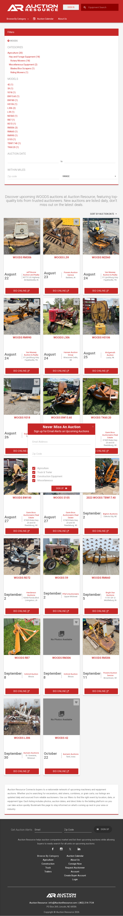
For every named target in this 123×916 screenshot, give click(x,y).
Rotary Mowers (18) (20, 60)
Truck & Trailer (40, 472)
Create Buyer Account (75, 875)
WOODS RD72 (22, 577)
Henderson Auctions (31, 593)
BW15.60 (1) (13, 96)
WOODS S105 (61, 497)
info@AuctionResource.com (63, 902)
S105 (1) (12, 139)
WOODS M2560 (101, 257)
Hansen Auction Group (71, 353)
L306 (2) (12, 108)
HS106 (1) (12, 104)
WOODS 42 (61, 737)
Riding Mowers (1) (19, 72)
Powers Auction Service (71, 273)
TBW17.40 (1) (14, 143)
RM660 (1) (13, 131)
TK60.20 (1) (13, 147)
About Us (62, 19)
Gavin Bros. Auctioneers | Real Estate (110, 435)
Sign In (71, 7)
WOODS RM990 (22, 337)
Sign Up (60, 488)
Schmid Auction (31, 674)
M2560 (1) (12, 116)
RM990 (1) (13, 135)
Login (75, 879)
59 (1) (10, 88)
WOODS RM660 (101, 577)
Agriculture (40, 468)
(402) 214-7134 (86, 902)
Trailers (48, 871)
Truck (48, 867)
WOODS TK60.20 (101, 417)
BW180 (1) (13, 100)
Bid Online (20, 290)
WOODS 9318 (22, 417)
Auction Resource (38, 902)
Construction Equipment (40, 476)
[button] (90, 176)
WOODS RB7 (22, 657)
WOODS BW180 (22, 497)
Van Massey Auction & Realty (110, 273)
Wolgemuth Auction (110, 353)
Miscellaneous (40, 480)
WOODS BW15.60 (61, 417)
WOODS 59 (61, 577)
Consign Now (75, 863)
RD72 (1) (12, 123)
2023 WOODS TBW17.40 (101, 497)
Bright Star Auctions (110, 593)
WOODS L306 (61, 337)
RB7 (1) (11, 119)
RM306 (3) (13, 127)
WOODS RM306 (22, 257)
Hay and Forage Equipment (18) (24, 56)
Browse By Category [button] (16, 19)
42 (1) (10, 84)
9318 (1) (12, 92)
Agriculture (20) (15, 52)
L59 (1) (11, 112)
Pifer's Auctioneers (71, 594)
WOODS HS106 (101, 337)
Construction (48, 863)
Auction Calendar (75, 856)
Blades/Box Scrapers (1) (22, 68)
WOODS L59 (61, 257)
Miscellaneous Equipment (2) (23, 64)
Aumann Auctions (31, 753)
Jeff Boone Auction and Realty (31, 273)
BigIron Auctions (110, 514)
